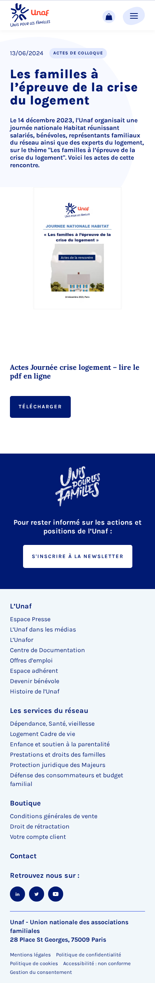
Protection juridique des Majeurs (57, 765)
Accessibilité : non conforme (97, 963)
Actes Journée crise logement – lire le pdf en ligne (75, 371)
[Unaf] (30, 15)
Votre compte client (38, 836)
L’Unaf (21, 606)
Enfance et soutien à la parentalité (60, 744)
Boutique (25, 803)
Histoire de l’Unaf (34, 691)
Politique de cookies (34, 963)
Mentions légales (30, 955)
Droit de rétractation (40, 826)
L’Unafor (21, 639)
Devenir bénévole (34, 681)
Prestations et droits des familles (57, 754)
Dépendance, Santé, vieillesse (52, 723)
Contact (23, 856)
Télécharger (40, 406)
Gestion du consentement (41, 972)
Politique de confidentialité (88, 955)
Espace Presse (30, 619)
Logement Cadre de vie (42, 734)
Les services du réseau (49, 710)
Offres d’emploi (31, 660)
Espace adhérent (34, 670)
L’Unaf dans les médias (43, 629)
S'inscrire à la (78, 556)
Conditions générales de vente (53, 816)
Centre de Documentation (47, 650)
